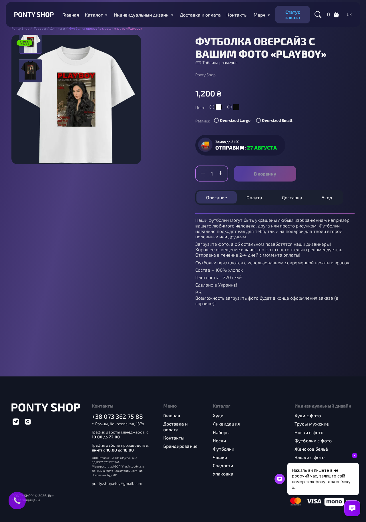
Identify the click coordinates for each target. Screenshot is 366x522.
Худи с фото (308, 415)
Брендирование (180, 446)
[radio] (215, 107)
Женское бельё (311, 449)
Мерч (259, 14)
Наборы (221, 432)
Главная (70, 14)
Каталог (94, 14)
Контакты (237, 14)
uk (349, 14)
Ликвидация (226, 423)
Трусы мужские (312, 423)
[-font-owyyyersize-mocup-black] (30, 70)
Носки (219, 440)
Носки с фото (309, 432)
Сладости (223, 465)
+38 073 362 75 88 (117, 416)
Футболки (223, 449)
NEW (24, 42)
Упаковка (223, 473)
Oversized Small (277, 120)
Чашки (220, 457)
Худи (218, 415)
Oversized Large (235, 120)
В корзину (265, 173)
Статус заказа (292, 14)
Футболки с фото (313, 440)
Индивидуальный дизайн (141, 14)
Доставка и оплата (200, 14)
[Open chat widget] (352, 508)
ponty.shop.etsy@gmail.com (117, 483)
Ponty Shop (205, 74)
